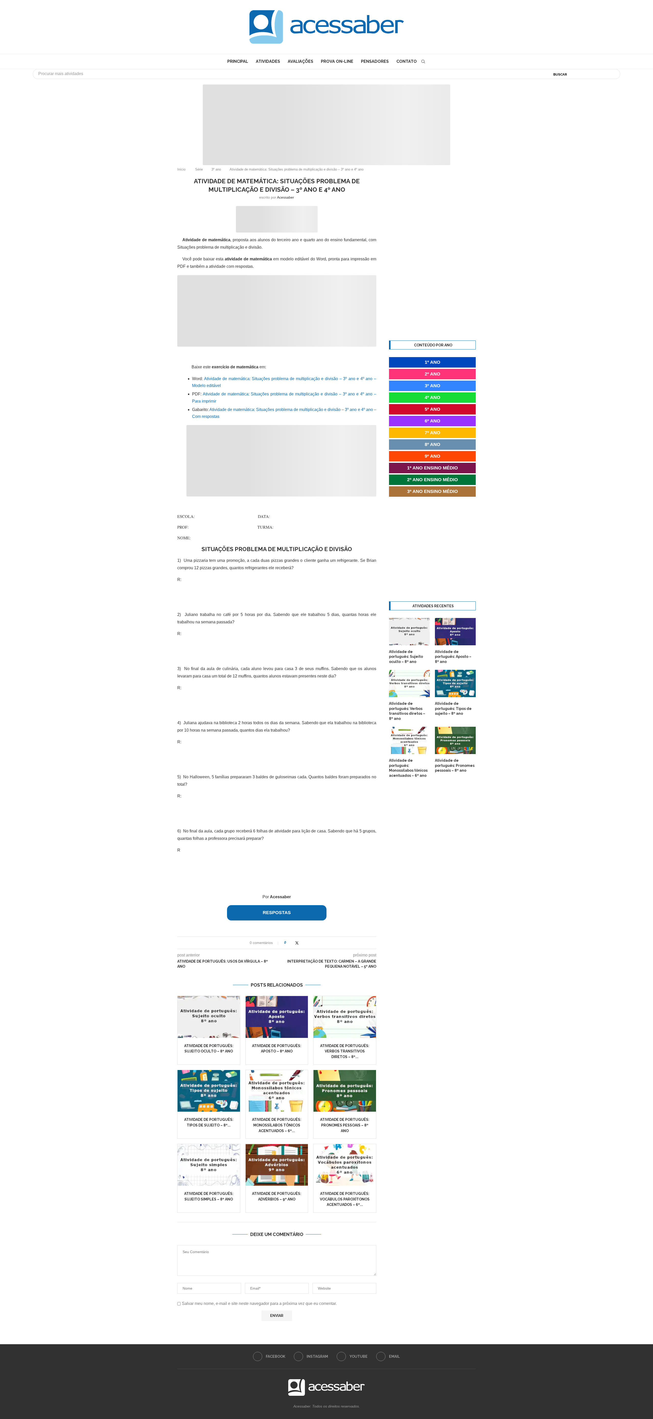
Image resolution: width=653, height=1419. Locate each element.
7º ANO (432, 432)
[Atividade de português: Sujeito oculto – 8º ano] (209, 1017)
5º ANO (432, 409)
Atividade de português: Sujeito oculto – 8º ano (406, 657)
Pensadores (375, 61)
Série (199, 169)
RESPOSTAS (277, 912)
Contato (406, 61)
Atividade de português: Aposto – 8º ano (453, 657)
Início (181, 169)
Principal (237, 61)
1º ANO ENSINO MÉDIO (432, 467)
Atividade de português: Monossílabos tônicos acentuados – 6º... (276, 1125)
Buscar (560, 74)
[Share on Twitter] (297, 943)
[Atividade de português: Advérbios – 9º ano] (277, 1165)
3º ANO (432, 385)
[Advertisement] (326, 120)
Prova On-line (337, 61)
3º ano (216, 169)
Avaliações (300, 61)
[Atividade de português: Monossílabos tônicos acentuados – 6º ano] (277, 1091)
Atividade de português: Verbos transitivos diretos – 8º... (344, 1051)
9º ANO (432, 456)
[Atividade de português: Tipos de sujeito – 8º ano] (209, 1091)
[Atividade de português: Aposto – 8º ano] (277, 1017)
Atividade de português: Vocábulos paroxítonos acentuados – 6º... (345, 1199)
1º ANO (432, 362)
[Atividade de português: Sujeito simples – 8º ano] (209, 1165)
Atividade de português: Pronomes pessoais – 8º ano (344, 1125)
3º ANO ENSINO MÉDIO (432, 491)
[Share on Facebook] (291, 943)
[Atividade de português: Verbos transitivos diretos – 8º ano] (344, 1017)
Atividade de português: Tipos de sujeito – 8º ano (453, 708)
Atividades (268, 61)
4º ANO (432, 397)
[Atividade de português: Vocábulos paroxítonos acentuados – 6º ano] (344, 1165)
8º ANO (432, 444)
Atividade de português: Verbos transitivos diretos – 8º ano (407, 711)
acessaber (285, 197)
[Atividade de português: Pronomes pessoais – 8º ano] (344, 1091)
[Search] (423, 61)
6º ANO (432, 420)
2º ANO (432, 374)
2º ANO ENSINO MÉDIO (432, 479)
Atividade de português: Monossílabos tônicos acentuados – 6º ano (408, 768)
